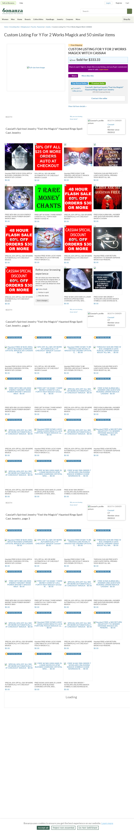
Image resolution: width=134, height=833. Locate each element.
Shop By (127, 19)
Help (21, 3)
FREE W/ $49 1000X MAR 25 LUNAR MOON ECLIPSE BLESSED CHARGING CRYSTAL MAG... (77, 299)
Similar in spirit (43, 292)
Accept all (43, 827)
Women (5, 19)
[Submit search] (129, 11)
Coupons (69, 19)
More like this (88, 76)
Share (74, 76)
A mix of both (42, 289)
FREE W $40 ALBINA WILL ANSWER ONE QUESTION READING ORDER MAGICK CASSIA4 (107, 216)
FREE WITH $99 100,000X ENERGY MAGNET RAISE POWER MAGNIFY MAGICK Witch (18, 216)
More (78, 19)
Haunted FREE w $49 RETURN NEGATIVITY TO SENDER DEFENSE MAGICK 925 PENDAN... (107, 258)
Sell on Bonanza (8, 3)
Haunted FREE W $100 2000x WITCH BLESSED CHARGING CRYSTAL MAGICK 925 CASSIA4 (18, 175)
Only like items (43, 296)
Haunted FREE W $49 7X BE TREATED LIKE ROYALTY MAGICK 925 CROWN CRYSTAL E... (76, 175)
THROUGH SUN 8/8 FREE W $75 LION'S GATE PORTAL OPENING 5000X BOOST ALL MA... (106, 175)
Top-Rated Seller (79, 83)
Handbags (50, 19)
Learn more (103, 69)
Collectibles (38, 19)
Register (119, 3)
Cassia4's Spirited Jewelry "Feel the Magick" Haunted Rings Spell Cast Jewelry (104, 88)
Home (19, 19)
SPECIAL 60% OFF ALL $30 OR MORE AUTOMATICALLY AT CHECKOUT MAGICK (78, 217)
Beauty (28, 19)
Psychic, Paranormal (37, 27)
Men (13, 19)
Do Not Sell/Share (88, 827)
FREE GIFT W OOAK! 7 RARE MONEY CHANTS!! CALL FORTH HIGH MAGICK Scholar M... (48, 217)
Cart (127, 3)
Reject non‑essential (63, 827)
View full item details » (77, 106)
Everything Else (14, 27)
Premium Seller (98, 83)
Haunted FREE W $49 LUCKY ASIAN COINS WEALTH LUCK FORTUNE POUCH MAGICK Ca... (48, 258)
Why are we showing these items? (76, 118)
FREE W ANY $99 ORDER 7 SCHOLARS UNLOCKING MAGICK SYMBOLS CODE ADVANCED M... (106, 299)
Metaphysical (25, 27)
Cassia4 (111, 124)
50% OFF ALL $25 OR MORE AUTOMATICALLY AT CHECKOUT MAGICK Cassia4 (47, 175)
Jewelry (60, 19)
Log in (108, 3)
